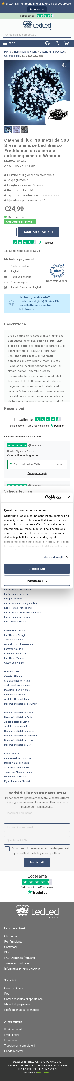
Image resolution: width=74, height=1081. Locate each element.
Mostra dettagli (53, 557)
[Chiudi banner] (68, 497)
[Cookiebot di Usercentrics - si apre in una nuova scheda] (46, 497)
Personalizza (35, 580)
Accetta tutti (37, 568)
